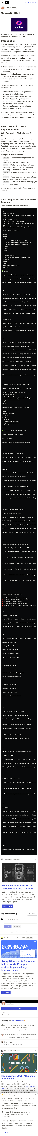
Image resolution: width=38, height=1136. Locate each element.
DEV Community (17, 1021)
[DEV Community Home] (7, 2)
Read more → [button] (7, 906)
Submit (7, 926)
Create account (30, 2)
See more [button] (6, 993)
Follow (19, 1009)
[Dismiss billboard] (35, 1094)
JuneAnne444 (11, 7)
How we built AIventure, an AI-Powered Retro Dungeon (17, 887)
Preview (17, 926)
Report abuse (25, 932)
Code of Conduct (14, 932)
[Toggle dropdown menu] (35, 859)
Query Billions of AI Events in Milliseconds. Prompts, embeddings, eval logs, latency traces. (18, 966)
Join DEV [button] (6, 1132)
